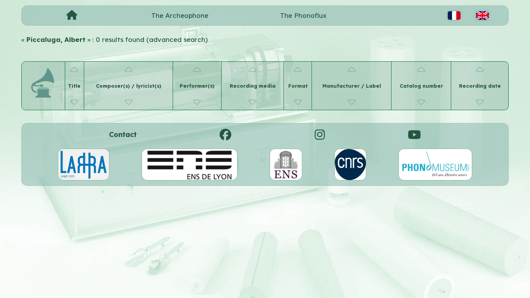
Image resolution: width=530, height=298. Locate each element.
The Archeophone (179, 15)
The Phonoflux (303, 15)
